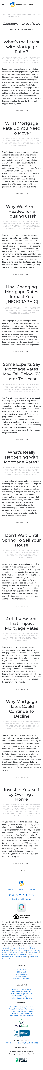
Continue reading (21, 111)
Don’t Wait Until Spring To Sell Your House (21, 540)
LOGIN (20, 890)
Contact (31, 890)
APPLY (10, 890)
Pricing (32, 228)
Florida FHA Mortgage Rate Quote (21, 994)
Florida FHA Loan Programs (21, 991)
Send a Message (21, 974)
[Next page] (27, 870)
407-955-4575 (21, 970)
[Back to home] (21, 4)
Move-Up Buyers (17, 815)
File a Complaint (33, 952)
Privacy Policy (34, 957)
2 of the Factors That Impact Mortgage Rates (21, 623)
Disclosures (28, 950)
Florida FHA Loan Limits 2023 (21, 1013)
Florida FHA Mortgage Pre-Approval (21, 1009)
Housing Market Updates (14, 813)
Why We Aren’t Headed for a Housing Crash (21, 211)
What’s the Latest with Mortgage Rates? (22, 46)
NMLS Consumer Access (18, 957)
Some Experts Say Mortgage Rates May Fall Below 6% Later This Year (21, 371)
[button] (3, 4)
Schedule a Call (21, 976)
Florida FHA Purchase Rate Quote (21, 1011)
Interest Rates (32, 62)
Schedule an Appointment (21, 978)
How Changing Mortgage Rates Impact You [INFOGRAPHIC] (21, 294)
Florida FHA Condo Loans (21, 142)
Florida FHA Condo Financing (21, 989)
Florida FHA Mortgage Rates (21, 996)
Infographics (14, 314)
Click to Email (21, 972)
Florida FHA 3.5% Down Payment (21, 1015)
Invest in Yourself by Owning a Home (21, 794)
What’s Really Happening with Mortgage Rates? (21, 457)
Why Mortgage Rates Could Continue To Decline (21, 709)
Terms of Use (7, 959)
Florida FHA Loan (30, 60)
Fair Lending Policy (18, 952)
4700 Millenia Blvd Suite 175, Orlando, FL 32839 (21, 1043)
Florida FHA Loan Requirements (21, 998)
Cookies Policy (17, 950)
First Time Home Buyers (20, 808)
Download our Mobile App (21, 899)
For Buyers (35, 639)
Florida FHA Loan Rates (14, 62)
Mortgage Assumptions (10, 954)
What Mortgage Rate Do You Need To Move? (21, 128)
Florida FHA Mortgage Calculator (21, 1007)
